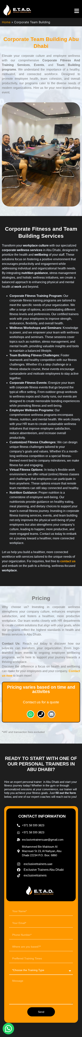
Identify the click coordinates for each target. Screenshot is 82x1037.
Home (6, 22)
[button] (77, 11)
